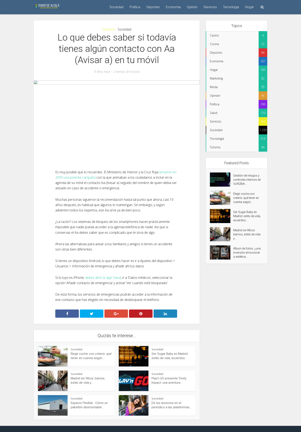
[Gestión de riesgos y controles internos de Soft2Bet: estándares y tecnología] (221, 179)
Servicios (210, 7)
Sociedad (116, 7)
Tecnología (231, 7)
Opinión (192, 7)
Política (135, 7)
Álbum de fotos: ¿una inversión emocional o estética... (247, 252)
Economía (173, 7)
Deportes (153, 7)
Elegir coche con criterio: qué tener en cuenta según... (246, 198)
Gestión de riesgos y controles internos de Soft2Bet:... (247, 179)
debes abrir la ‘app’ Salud (103, 277)
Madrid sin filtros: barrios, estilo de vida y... (246, 234)
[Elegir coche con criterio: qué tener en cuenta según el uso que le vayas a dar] (221, 198)
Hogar (249, 7)
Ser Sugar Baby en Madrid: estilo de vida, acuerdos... (247, 216)
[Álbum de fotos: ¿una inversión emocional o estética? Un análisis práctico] (221, 252)
